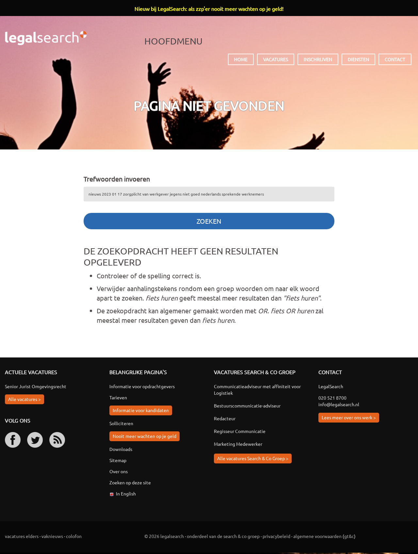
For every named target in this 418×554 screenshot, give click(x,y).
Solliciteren (121, 423)
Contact (395, 59)
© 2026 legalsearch (164, 536)
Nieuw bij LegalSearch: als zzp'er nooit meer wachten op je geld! (209, 8)
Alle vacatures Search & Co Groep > (252, 458)
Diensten (358, 59)
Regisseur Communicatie (239, 431)
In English (126, 493)
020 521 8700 (332, 398)
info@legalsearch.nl (338, 404)
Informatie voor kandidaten (141, 410)
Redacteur (224, 418)
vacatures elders (22, 536)
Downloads (120, 449)
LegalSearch (46, 38)
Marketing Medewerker (238, 444)
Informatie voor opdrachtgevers (142, 386)
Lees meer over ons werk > (349, 417)
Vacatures (275, 59)
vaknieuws (52, 536)
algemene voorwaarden (317, 536)
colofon (74, 536)
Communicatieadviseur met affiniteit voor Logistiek (257, 389)
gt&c (349, 536)
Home (241, 59)
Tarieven (118, 397)
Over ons (118, 471)
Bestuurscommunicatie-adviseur (247, 405)
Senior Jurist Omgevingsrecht (35, 386)
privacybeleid (276, 536)
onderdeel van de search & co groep (223, 536)
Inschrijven (318, 59)
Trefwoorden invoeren (117, 179)
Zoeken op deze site (130, 482)
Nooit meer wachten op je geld (144, 436)
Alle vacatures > (24, 399)
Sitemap (117, 460)
